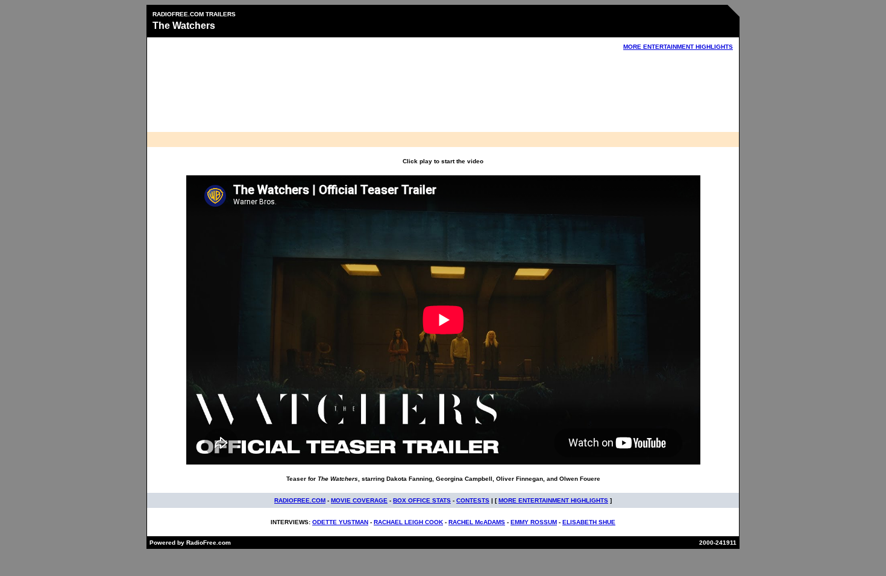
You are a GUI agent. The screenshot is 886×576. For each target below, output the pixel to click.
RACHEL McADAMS (476, 522)
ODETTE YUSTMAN (340, 522)
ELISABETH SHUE (588, 522)
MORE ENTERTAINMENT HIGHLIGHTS (678, 46)
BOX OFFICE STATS (422, 500)
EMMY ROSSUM (534, 522)
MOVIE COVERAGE (359, 500)
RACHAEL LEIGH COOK (408, 522)
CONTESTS (472, 500)
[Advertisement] (443, 94)
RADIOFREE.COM (299, 500)
